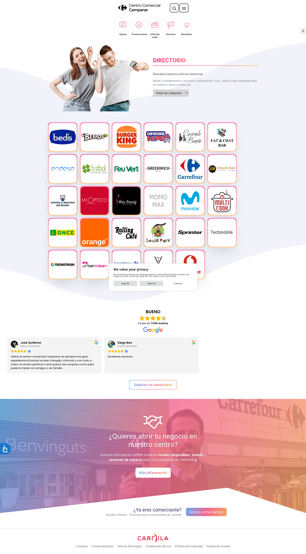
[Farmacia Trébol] (95, 169)
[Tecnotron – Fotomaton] (63, 264)
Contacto (82, 546)
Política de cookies (218, 546)
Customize (177, 283)
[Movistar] (190, 201)
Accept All (125, 283)
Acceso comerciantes (206, 512)
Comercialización (102, 546)
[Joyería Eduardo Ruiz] (222, 169)
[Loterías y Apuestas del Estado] (63, 201)
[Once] (63, 233)
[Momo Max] (158, 201)
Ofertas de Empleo (129, 546)
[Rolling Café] (126, 233)
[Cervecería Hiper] (158, 137)
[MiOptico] (95, 201)
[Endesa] (63, 169)
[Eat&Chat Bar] (222, 137)
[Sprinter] (190, 233)
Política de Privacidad (189, 546)
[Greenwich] (158, 169)
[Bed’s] (63, 137)
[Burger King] (126, 137)
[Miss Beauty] (126, 201)
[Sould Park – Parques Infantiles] (158, 233)
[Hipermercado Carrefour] (190, 169)
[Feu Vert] (126, 169)
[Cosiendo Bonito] (190, 137)
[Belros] (95, 137)
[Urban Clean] (95, 264)
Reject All (151, 283)
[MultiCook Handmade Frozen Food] (222, 201)
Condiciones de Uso (158, 546)
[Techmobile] (222, 233)
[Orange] (95, 233)
